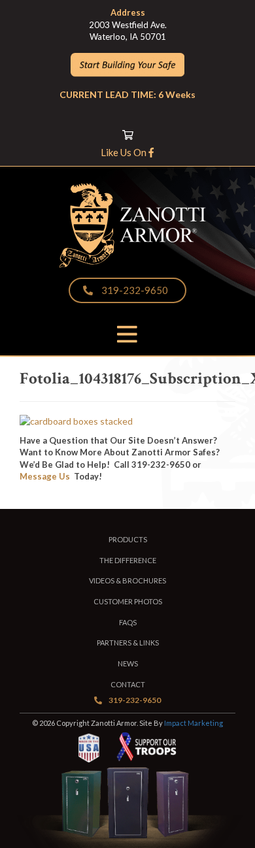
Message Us (45, 476)
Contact (127, 684)
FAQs (128, 622)
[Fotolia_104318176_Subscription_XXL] (76, 421)
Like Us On (124, 152)
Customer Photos (128, 601)
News (128, 663)
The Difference (127, 560)
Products (128, 539)
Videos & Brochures (127, 580)
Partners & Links (128, 642)
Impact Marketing (193, 723)
